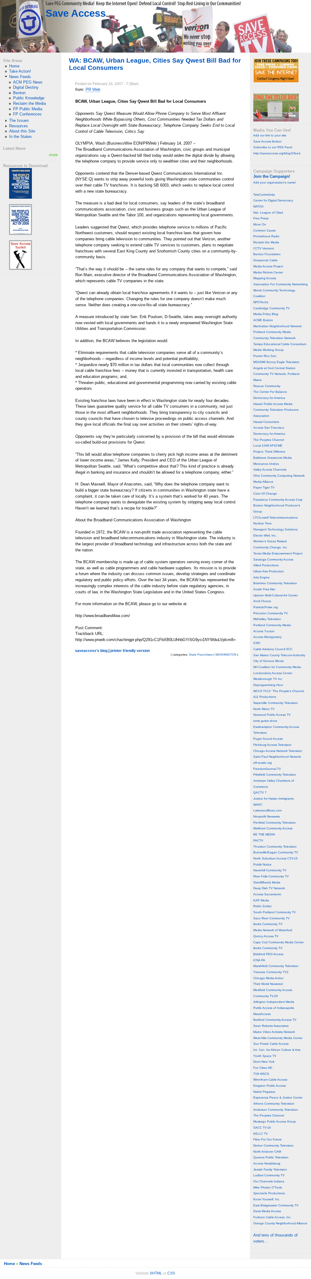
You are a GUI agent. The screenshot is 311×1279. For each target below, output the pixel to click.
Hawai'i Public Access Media (272, 404)
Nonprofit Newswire (266, 816)
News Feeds (20, 76)
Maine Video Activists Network (274, 1032)
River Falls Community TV (271, 876)
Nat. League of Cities (268, 212)
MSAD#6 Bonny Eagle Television (276, 362)
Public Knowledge (28, 98)
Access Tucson (264, 631)
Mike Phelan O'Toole (267, 1187)
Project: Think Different (269, 451)
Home (14, 66)
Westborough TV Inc (267, 679)
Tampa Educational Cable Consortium (279, 344)
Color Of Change (265, 493)
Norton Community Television (273, 1145)
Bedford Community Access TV (274, 1019)
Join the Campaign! (271, 176)
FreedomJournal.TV (267, 768)
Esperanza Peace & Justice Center (277, 1097)
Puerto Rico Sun (264, 356)
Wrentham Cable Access (270, 1079)
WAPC (257, 804)
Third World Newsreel (268, 984)
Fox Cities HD (262, 1067)
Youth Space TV (264, 1056)
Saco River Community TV (271, 918)
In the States (20, 136)
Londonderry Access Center (272, 673)
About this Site (22, 131)
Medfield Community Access (272, 990)
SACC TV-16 (262, 1127)
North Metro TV (264, 709)
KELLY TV (260, 1133)
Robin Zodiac (262, 906)
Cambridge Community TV (271, 308)
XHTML (156, 1273)
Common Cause (264, 230)
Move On (259, 224)
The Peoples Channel (268, 439)
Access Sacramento (267, 894)
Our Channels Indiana (268, 1181)
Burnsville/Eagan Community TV (275, 852)
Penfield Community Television (274, 822)
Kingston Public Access (269, 1085)
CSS (171, 1273)
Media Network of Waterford (272, 930)
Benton (19, 93)
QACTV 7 (260, 792)
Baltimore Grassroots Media (272, 457)
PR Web (93, 89)
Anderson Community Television (275, 1109)
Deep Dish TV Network (269, 888)
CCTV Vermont (263, 248)
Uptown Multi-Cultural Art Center (275, 595)
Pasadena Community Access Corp (277, 499)
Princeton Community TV (270, 613)
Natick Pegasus (264, 1091)
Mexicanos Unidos (266, 463)
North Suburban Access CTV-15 (275, 858)
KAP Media (261, 900)
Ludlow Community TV (269, 1175)
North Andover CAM (267, 1151)
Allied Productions (266, 565)
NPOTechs (260, 302)
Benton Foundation (267, 254)
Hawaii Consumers (266, 421)
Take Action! (20, 71)
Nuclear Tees (262, 523)
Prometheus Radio (266, 236)
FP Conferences (27, 114)
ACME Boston (263, 320)
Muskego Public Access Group (274, 1121)
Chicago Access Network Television (277, 751)
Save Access (76, 13)
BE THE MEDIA (264, 834)
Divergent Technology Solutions (275, 529)
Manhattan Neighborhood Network (277, 326)
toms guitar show (265, 720)
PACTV (258, 840)
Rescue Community (266, 386)
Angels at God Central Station (274, 368)
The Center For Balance (270, 391)
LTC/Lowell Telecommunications (275, 517)
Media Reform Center (268, 272)
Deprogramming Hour (268, 685)
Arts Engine (261, 577)
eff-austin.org (262, 762)
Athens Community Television (273, 1103)
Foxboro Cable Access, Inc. (272, 1217)
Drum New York (264, 1061)
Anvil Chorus (262, 601)
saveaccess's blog (91, 651)
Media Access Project (268, 266)
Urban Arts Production (268, 571)
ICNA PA (259, 960)
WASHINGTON (225, 654)
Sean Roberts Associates (271, 1025)
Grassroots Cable (265, 260)
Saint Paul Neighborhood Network (277, 756)
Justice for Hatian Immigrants (273, 798)
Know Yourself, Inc (266, 1199)
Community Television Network (274, 338)
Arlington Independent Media (273, 1001)
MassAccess (262, 1014)
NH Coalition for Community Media (277, 667)
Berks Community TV (267, 924)
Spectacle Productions (269, 1193)
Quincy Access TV (266, 936)
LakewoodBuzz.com (267, 810)
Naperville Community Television (275, 703)
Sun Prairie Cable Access (271, 1043)
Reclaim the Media (29, 103)
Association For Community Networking (280, 284)
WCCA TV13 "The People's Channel (278, 691)
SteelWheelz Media (266, 882)
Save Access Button (267, 141)
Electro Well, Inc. (265, 535)
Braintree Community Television (275, 583)
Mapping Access (264, 278)
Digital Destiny (26, 87)
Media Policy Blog (265, 314)
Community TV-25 (265, 996)
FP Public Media (27, 109)
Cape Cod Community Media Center (278, 942)
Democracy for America (269, 397)
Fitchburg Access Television (272, 744)
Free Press (260, 218)
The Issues (19, 120)
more (53, 155)
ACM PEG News (28, 82)
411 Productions (264, 696)
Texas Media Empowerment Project (277, 553)
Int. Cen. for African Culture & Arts (276, 1049)
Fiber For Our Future (267, 1139)
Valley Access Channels (269, 469)
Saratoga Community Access (273, 559)
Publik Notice (262, 864)
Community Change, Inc (270, 547)
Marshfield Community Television (276, 966)
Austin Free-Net (264, 589)
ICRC (257, 643)
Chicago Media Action (268, 978)
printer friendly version (130, 651)
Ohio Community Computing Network (279, 475)
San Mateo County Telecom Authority (279, 655)
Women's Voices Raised (270, 541)
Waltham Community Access (272, 828)
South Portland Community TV (274, 912)
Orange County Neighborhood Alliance (280, 1223)
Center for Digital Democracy (273, 200)
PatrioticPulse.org (265, 607)
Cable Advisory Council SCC (272, 649)
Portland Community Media (272, 332)
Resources (18, 126)
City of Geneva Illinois (268, 661)
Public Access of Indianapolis (273, 1008)
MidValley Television (267, 619)
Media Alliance (263, 481)
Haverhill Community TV (269, 870)
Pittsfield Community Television (274, 774)
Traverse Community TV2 (271, 972)
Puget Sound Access (268, 738)
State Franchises (201, 654)
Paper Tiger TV (264, 487)
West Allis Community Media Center (277, 1038)
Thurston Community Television (275, 846)
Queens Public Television (271, 1157)
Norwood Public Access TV (272, 714)
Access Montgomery (267, 637)
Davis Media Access (267, 1211)
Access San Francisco (268, 427)
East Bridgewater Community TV (276, 1205)
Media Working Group (268, 349)
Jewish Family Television (270, 1169)
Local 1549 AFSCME (267, 445)
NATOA (258, 206)
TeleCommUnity (264, 194)
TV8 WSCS (261, 1073)
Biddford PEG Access (268, 954)
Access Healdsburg (266, 1163)
